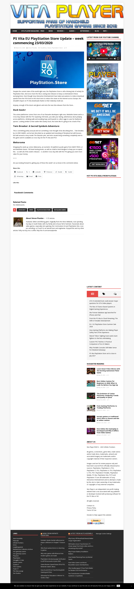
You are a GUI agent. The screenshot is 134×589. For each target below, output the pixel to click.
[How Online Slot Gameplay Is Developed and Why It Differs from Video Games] (91, 433)
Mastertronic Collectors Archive (23, 549)
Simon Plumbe (32, 48)
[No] (131, 586)
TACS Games (17, 567)
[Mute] (115, 59)
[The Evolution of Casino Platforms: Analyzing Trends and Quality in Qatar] (91, 398)
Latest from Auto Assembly (81, 533)
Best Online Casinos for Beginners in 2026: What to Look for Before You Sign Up (107, 383)
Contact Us (90, 506)
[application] (104, 51)
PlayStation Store (57, 48)
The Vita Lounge (18, 571)
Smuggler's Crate (18, 560)
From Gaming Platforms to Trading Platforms (107, 407)
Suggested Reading (95, 364)
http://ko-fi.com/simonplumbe (47, 230)
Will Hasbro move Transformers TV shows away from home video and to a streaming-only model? (80, 546)
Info (105, 31)
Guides (71, 31)
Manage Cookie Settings (103, 534)
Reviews (60, 31)
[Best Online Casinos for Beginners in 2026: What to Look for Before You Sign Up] (91, 385)
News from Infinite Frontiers (49, 534)
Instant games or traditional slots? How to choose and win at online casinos (108, 418)
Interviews (84, 31)
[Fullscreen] (118, 59)
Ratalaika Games (60, 210)
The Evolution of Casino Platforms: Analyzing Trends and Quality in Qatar (107, 395)
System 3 (16, 564)
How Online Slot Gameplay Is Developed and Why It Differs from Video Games (108, 431)
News (51, 31)
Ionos (15, 545)
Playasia (16, 556)
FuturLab (16, 541)
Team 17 (15, 569)
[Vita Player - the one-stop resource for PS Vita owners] (67, 28)
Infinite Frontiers (18, 543)
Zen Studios (17, 573)
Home (15, 31)
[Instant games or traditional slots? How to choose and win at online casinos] (91, 421)
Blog (97, 31)
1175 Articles (50, 218)
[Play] (89, 59)
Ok (118, 586)
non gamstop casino (19, 551)
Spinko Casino (17, 562)
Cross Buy (22, 210)
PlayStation (16, 558)
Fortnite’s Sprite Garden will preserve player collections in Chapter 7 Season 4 (53, 542)
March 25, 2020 (20, 48)
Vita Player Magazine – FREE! (32, 31)
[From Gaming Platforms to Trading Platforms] (91, 410)
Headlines (43, 48)
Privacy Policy (91, 508)
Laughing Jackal (18, 547)
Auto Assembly (18, 538)
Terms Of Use (91, 510)
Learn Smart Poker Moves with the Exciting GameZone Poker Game (108, 371)
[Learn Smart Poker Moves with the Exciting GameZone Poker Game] (91, 373)
